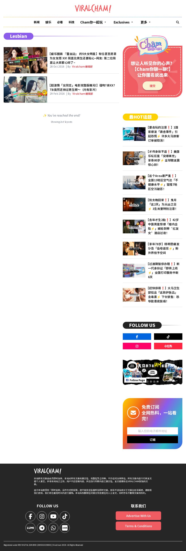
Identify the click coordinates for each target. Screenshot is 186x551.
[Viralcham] (93, 8)
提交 (152, 86)
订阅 (152, 439)
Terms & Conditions (138, 526)
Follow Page (137, 380)
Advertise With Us (138, 516)
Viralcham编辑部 (82, 66)
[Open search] (177, 22)
